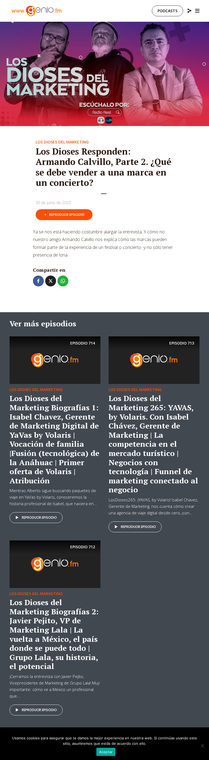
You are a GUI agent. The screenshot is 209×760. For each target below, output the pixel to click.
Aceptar (106, 752)
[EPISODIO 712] (55, 564)
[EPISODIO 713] (154, 360)
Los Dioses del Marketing (62, 142)
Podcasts (167, 10)
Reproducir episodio (66, 214)
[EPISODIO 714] (55, 360)
